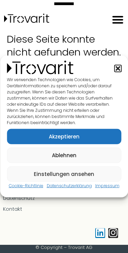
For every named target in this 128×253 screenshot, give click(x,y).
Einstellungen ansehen (64, 173)
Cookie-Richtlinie (26, 186)
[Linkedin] (100, 233)
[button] (117, 68)
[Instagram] (113, 233)
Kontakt (12, 209)
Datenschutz (19, 198)
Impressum (107, 186)
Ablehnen (64, 155)
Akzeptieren (64, 136)
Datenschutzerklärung (69, 186)
